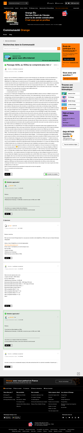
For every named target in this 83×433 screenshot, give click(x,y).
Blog (10, 34)
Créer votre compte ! (69, 59)
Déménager (65, 122)
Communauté (16, 30)
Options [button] (55, 65)
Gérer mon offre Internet (10, 41)
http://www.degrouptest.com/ (11, 245)
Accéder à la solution (52, 174)
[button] (58, 69)
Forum (5, 34)
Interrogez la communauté (70, 78)
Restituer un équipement (69, 125)
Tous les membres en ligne (70, 144)
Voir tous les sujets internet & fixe (50, 60)
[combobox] (30, 48)
